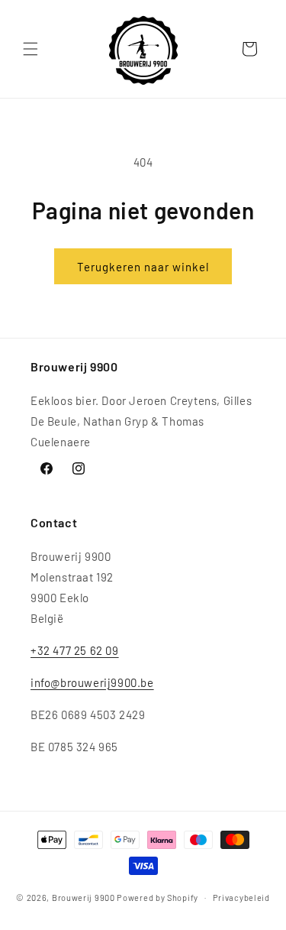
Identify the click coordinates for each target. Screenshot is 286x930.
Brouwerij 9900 (83, 897)
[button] (30, 49)
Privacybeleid (241, 897)
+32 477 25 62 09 (75, 650)
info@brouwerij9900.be (92, 682)
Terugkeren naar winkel (143, 267)
